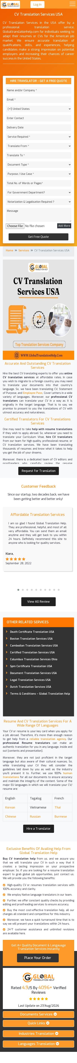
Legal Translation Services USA (30, 680)
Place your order (37, 958)
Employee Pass (32, 393)
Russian (35, 817)
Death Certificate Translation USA (32, 632)
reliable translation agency (48, 739)
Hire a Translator (39, 829)
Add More (64, 226)
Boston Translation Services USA (31, 639)
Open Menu (72, 4)
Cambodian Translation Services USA (34, 645)
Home (9, 250)
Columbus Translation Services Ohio (33, 659)
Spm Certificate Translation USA (31, 666)
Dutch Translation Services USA (30, 687)
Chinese (10, 817)
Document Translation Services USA (33, 673)
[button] (18, 590)
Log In (37, 5)
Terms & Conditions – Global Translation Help (40, 694)
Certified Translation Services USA (32, 652)
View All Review (38, 602)
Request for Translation (39, 471)
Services (24, 250)
